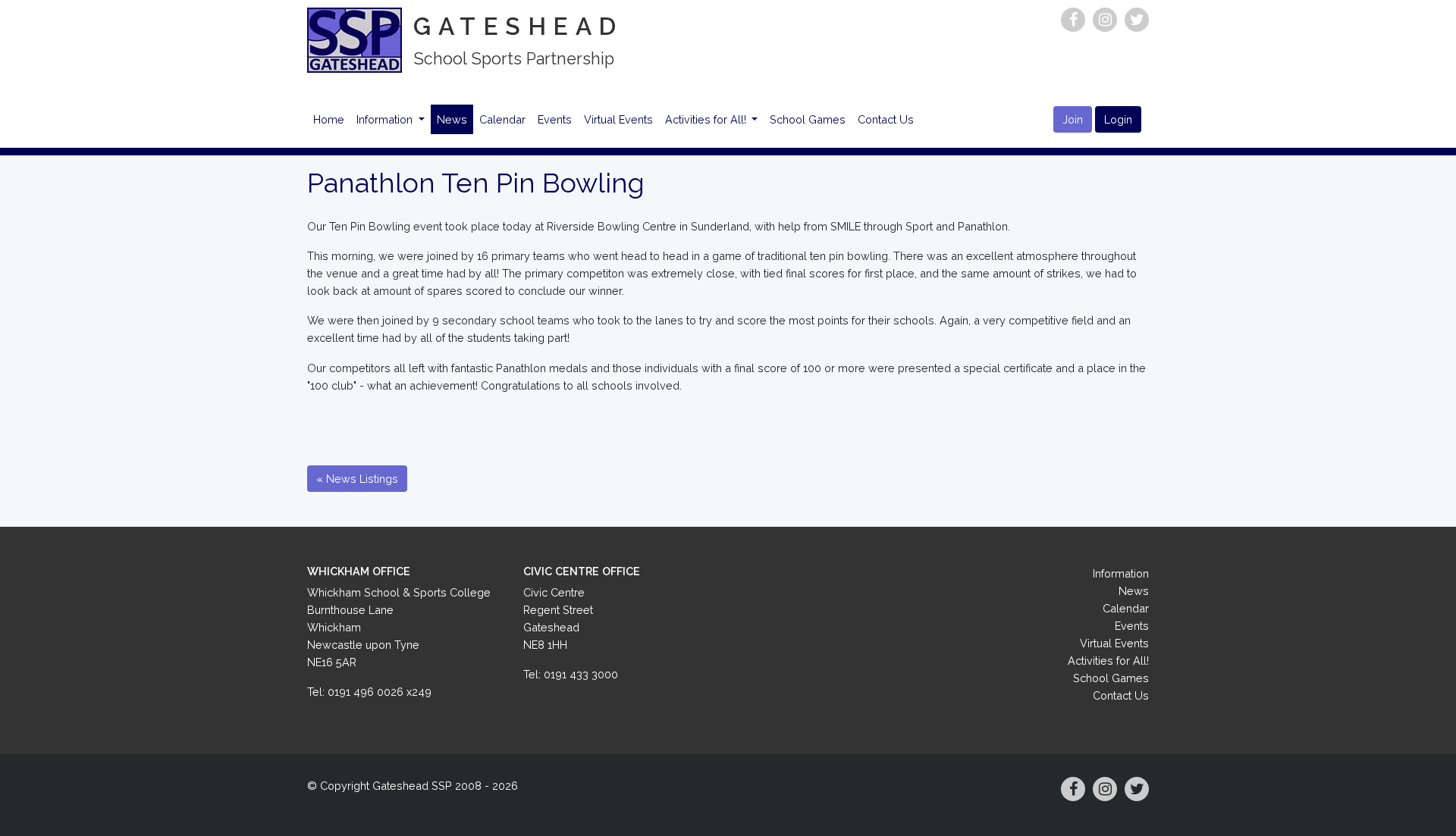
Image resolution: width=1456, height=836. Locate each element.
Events (555, 119)
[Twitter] (1137, 20)
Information (386, 119)
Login (1118, 119)
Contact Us (886, 119)
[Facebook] (1073, 20)
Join (1072, 119)
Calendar (502, 119)
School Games (808, 119)
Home (328, 119)
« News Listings (357, 478)
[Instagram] (1105, 20)
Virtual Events (618, 119)
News (452, 119)
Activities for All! (707, 119)
